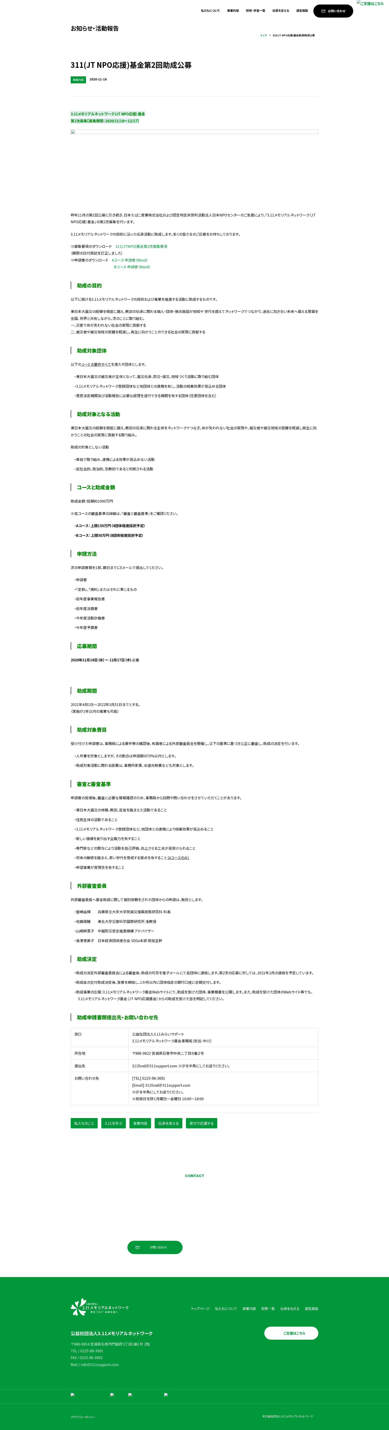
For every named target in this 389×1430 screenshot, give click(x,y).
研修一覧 (268, 1308)
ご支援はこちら (294, 1333)
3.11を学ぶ (113, 1123)
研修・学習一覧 (255, 10)
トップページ (200, 1308)
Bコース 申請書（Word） (132, 266)
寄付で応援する (202, 1123)
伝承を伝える (289, 1308)
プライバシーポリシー (83, 1417)
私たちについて (210, 10)
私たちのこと (84, 1123)
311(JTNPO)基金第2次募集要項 (141, 246)
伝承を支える (280, 10)
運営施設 (302, 10)
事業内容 (233, 10)
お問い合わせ (336, 11)
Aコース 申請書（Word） (130, 260)
